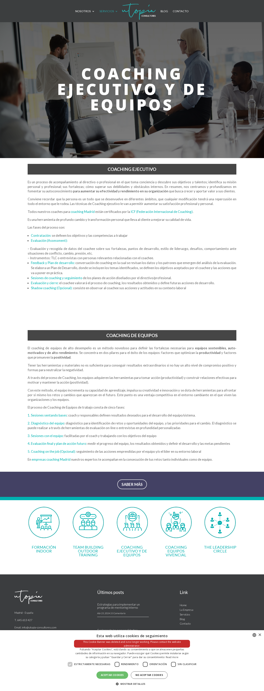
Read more (172, 657)
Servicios (107, 11)
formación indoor (44, 549)
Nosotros (83, 11)
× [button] (259, 634)
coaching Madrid (83, 212)
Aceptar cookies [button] (112, 675)
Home (183, 605)
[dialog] (132, 660)
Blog (164, 11)
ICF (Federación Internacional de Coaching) (162, 212)
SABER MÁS (132, 484)
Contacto (181, 11)
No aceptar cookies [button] (149, 675)
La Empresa (186, 609)
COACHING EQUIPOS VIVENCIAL (176, 551)
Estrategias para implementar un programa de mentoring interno (118, 605)
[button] (132, 684)
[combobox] (254, 635)
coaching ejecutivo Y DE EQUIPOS (132, 551)
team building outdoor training (88, 551)
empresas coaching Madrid (51, 459)
